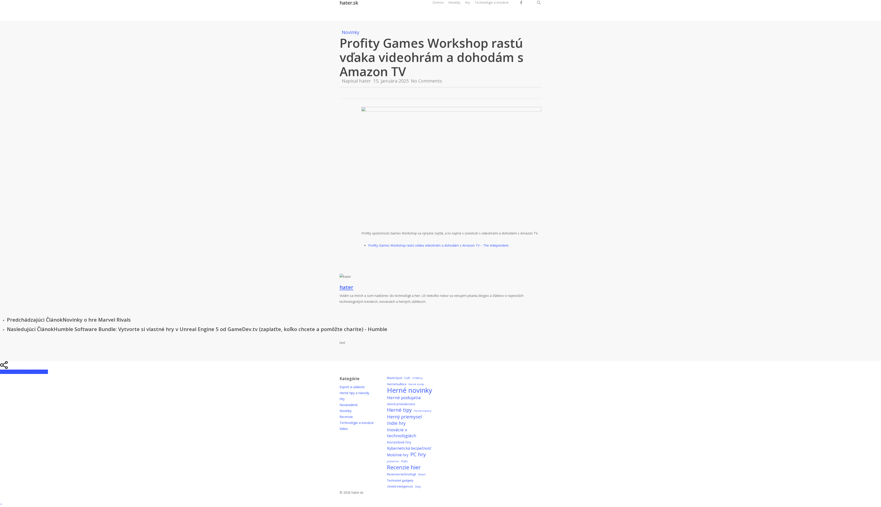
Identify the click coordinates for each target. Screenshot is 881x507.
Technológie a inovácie (357, 423)
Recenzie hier (404, 467)
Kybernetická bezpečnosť (409, 448)
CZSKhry (417, 378)
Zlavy (418, 486)
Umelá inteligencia (400, 486)
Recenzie (346, 417)
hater (365, 81)
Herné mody (416, 384)
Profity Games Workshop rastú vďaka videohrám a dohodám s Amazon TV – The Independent (438, 245)
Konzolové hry (399, 442)
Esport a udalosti (352, 387)
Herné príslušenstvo (401, 404)
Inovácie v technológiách (401, 433)
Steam (422, 474)
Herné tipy (399, 410)
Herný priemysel (404, 417)
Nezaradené (349, 405)
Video (344, 428)
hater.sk (349, 2)
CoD (407, 378)
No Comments (426, 81)
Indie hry (396, 423)
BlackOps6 (394, 378)
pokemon (393, 461)
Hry (342, 399)
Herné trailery (422, 410)
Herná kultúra (396, 384)
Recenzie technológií (401, 474)
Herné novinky (409, 390)
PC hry (418, 454)
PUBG (404, 461)
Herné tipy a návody (354, 393)
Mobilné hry (397, 454)
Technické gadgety (400, 480)
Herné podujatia (404, 398)
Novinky (350, 32)
